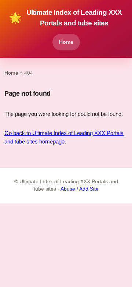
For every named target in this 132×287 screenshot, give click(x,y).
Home (66, 42)
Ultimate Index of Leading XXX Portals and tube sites (65, 17)
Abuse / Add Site (79, 189)
